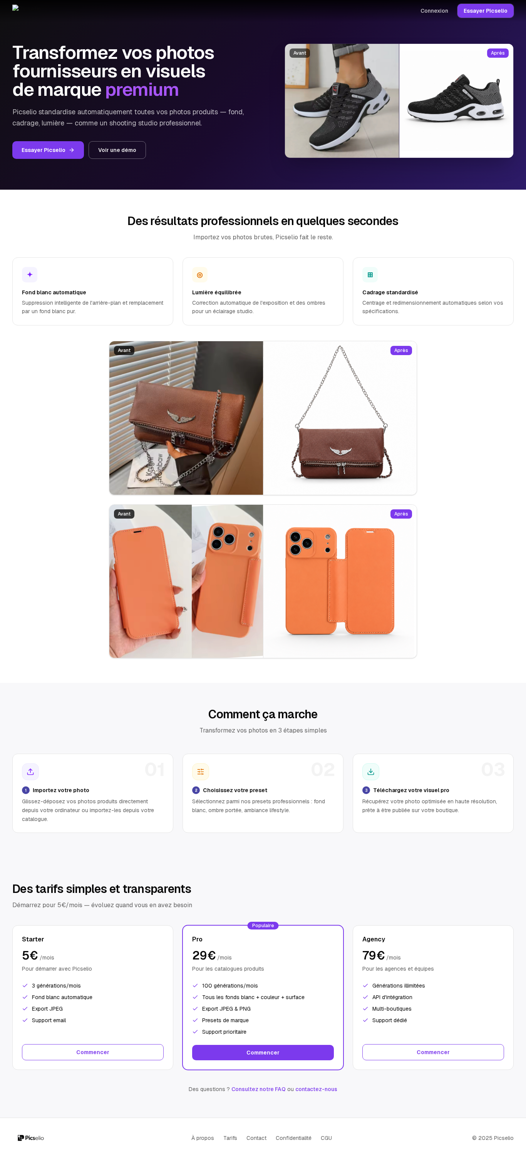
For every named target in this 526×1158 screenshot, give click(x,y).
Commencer (92, 1052)
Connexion (434, 10)
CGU (326, 1138)
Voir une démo (117, 150)
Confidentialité (294, 1138)
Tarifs (230, 1138)
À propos (202, 1138)
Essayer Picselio (486, 10)
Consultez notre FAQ (258, 1089)
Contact (256, 1138)
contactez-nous (316, 1089)
